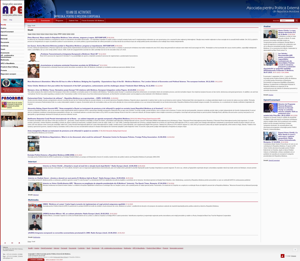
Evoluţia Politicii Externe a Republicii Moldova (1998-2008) (51, 155)
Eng (10, 20)
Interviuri (36, 195)
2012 (51, 34)
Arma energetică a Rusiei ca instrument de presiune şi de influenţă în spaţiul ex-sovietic (63, 131)
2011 (55, 34)
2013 (47, 34)
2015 (38, 34)
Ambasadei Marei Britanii (61, 257)
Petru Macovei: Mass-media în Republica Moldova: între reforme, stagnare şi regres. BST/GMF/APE (67, 37)
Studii (88, 248)
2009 (64, 34)
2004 (72, 34)
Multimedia (36, 237)
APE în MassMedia (139, 248)
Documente (72, 248)
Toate (30, 34)
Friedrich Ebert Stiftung (153, 248)
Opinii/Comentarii (274, 160)
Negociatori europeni (176, 248)
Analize (270, 95)
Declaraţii (64, 248)
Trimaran (293, 256)
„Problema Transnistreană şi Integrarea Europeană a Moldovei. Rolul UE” (69, 54)
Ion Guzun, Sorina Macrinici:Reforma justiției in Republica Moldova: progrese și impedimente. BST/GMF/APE (71, 46)
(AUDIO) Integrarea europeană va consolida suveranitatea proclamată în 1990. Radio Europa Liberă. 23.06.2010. (72, 233)
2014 (43, 34)
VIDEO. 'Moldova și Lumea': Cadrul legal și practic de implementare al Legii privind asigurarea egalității (84, 204)
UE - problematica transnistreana (111, 248)
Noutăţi (30, 248)
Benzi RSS (276, 20)
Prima (29, 25)
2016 (34, 34)
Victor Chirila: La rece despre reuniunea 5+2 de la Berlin (287, 32)
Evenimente (95, 248)
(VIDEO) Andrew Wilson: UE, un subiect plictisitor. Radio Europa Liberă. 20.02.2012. (76, 214)
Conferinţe (81, 248)
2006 (68, 34)
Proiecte (165, 248)
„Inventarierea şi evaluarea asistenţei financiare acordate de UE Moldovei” (69, 65)
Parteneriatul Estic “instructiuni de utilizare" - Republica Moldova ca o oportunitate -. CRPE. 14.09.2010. (69, 98)
